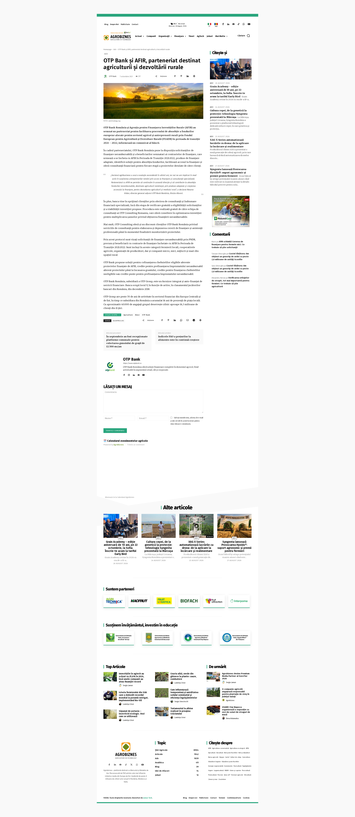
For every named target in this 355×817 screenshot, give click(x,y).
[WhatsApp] (243, 24)
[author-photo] (120, 685)
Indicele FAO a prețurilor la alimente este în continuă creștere (178, 338)
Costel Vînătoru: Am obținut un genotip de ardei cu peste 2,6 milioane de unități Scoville (230, 256)
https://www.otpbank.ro (132, 363)
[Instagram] (129, 374)
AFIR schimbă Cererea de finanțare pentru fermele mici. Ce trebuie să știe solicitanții (228, 244)
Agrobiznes (230, 700)
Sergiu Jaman (128, 685)
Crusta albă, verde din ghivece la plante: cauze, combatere (183, 676)
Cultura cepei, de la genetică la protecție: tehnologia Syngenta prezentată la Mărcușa (228, 113)
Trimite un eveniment (135, 445)
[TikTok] (238, 24)
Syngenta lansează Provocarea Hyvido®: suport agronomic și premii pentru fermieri (228, 172)
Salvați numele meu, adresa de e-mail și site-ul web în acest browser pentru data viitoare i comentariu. (186, 421)
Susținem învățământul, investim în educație (142, 625)
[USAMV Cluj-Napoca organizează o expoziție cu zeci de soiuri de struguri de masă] (213, 710)
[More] (194, 76)
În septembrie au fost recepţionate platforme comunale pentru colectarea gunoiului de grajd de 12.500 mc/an (127, 341)
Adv (114, 49)
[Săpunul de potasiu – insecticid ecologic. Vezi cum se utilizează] (110, 714)
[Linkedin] (228, 24)
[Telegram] (194, 320)
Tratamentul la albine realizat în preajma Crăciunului (181, 711)
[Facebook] (223, 24)
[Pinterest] (181, 76)
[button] (244, 35)
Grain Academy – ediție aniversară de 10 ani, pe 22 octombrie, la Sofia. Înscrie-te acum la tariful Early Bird (121, 548)
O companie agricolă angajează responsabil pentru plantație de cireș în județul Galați (235, 693)
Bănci (137, 315)
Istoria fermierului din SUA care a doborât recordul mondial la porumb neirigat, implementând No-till (133, 696)
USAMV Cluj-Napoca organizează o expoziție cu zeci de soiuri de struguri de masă (236, 711)
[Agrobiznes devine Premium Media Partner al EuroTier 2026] (213, 676)
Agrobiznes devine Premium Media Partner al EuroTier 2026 (235, 676)
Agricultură (128, 315)
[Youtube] (249, 24)
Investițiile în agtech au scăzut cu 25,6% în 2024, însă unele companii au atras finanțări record (131, 677)
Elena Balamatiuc (232, 718)
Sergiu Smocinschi (181, 702)
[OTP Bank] (106, 76)
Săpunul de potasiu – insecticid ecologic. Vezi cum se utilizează (132, 714)
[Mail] (233, 24)
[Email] (187, 320)
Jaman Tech (147, 798)
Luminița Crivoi (128, 704)
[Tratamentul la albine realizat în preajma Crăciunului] (161, 711)
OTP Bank (112, 76)
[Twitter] (131, 765)
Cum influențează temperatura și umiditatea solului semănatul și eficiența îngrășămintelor (184, 693)
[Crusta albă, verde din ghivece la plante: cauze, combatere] (161, 676)
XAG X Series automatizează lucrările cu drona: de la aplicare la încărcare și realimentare (229, 143)
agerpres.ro (118, 321)
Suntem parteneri (120, 589)
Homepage (107, 49)
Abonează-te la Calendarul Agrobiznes (119, 497)
